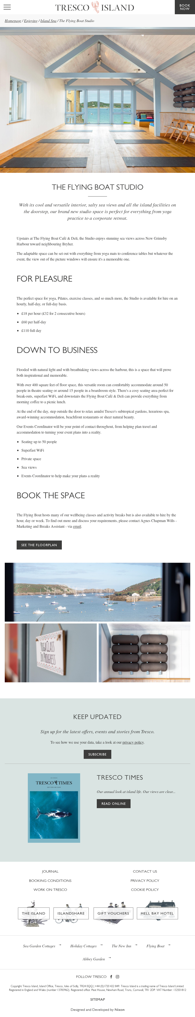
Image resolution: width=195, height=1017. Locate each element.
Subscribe (97, 754)
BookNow (185, 7)
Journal (50, 871)
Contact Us (145, 871)
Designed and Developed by (98, 1009)
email (77, 526)
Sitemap (97, 999)
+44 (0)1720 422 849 (107, 986)
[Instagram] (117, 977)
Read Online (114, 804)
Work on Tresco (50, 889)
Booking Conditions (50, 880)
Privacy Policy (145, 880)
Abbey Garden (94, 958)
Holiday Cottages (83, 945)
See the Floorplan (39, 545)
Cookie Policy (145, 889)
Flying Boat (155, 945)
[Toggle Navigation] (7, 7)
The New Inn (121, 945)
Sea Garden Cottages (39, 945)
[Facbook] (111, 977)
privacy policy (133, 742)
